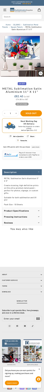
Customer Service (10, 280)
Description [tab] (10, 172)
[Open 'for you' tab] (39, 379)
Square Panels (17, 27)
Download (6, 292)
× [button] (39, 369)
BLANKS (16, 25)
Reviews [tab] (8, 222)
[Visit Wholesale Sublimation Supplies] (11, 351)
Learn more (36, 147)
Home (8, 25)
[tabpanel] (22, 191)
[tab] (22, 211)
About (4, 274)
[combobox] (22, 16)
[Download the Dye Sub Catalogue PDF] (32, 351)
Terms (4, 286)
